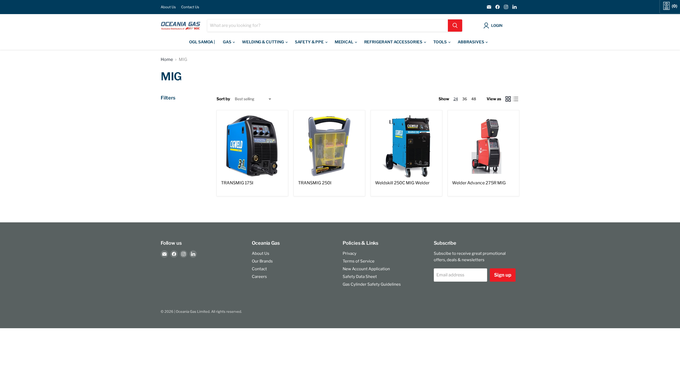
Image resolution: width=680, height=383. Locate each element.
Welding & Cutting (263, 42)
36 (464, 99)
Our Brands (262, 261)
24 (455, 99)
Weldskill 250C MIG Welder (402, 182)
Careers (259, 276)
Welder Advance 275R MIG (479, 182)
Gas (227, 42)
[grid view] (508, 99)
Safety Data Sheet (360, 276)
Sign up (502, 275)
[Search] (455, 25)
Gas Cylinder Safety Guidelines (372, 284)
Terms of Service (359, 261)
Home (167, 59)
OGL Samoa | (202, 42)
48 (473, 99)
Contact (259, 269)
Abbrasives (471, 42)
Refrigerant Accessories (393, 42)
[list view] (515, 99)
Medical (344, 42)
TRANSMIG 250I (315, 182)
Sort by (223, 99)
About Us (168, 7)
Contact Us (190, 7)
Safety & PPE (310, 42)
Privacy (349, 253)
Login (497, 25)
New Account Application (366, 269)
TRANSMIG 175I (237, 182)
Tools (440, 42)
